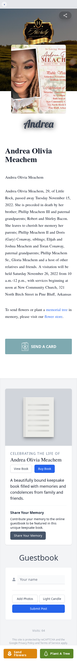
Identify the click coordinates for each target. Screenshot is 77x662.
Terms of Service (50, 643)
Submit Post (38, 609)
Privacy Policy (26, 643)
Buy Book (44, 469)
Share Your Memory (28, 535)
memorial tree (57, 309)
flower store (53, 316)
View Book (21, 469)
